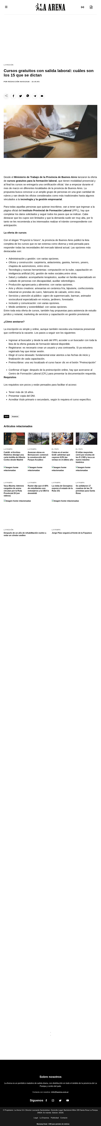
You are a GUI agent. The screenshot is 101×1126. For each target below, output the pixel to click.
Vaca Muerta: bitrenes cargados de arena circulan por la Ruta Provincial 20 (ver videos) (14, 491)
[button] (13, 95)
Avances (15, 416)
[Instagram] (53, 1101)
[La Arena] (50, 7)
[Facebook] (46, 1101)
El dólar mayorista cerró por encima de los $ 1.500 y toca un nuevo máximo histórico (85, 457)
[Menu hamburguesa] (6, 7)
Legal (36, 1118)
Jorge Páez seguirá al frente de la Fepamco (72, 533)
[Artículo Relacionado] (14, 439)
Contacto (63, 1118)
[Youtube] (67, 1100)
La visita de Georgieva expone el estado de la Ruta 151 (62, 488)
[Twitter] (60, 1100)
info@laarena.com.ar (59, 1092)
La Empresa (44, 1118)
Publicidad (55, 1118)
